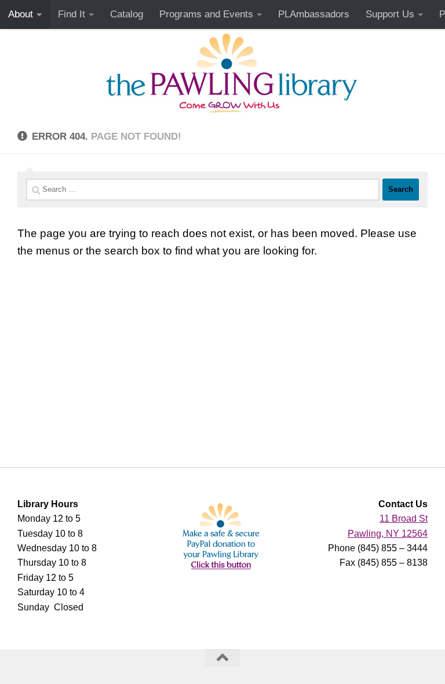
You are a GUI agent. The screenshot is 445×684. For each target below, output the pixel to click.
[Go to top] (222, 658)
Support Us (390, 14)
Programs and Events (206, 14)
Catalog (126, 14)
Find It (71, 14)
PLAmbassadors (313, 14)
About (20, 14)
